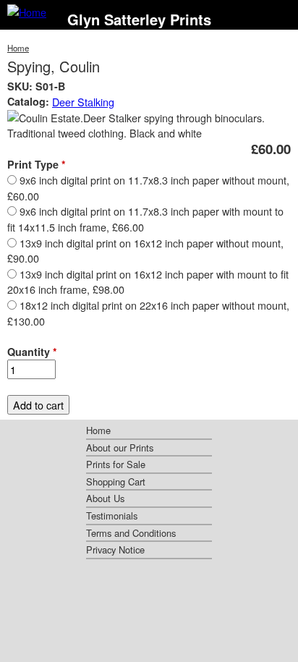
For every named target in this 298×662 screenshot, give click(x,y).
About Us (105, 498)
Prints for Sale (115, 464)
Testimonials (111, 515)
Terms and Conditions (131, 533)
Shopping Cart (115, 481)
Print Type (36, 164)
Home (18, 48)
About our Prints (119, 447)
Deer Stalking (83, 101)
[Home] (26, 12)
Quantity (32, 351)
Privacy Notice (115, 549)
